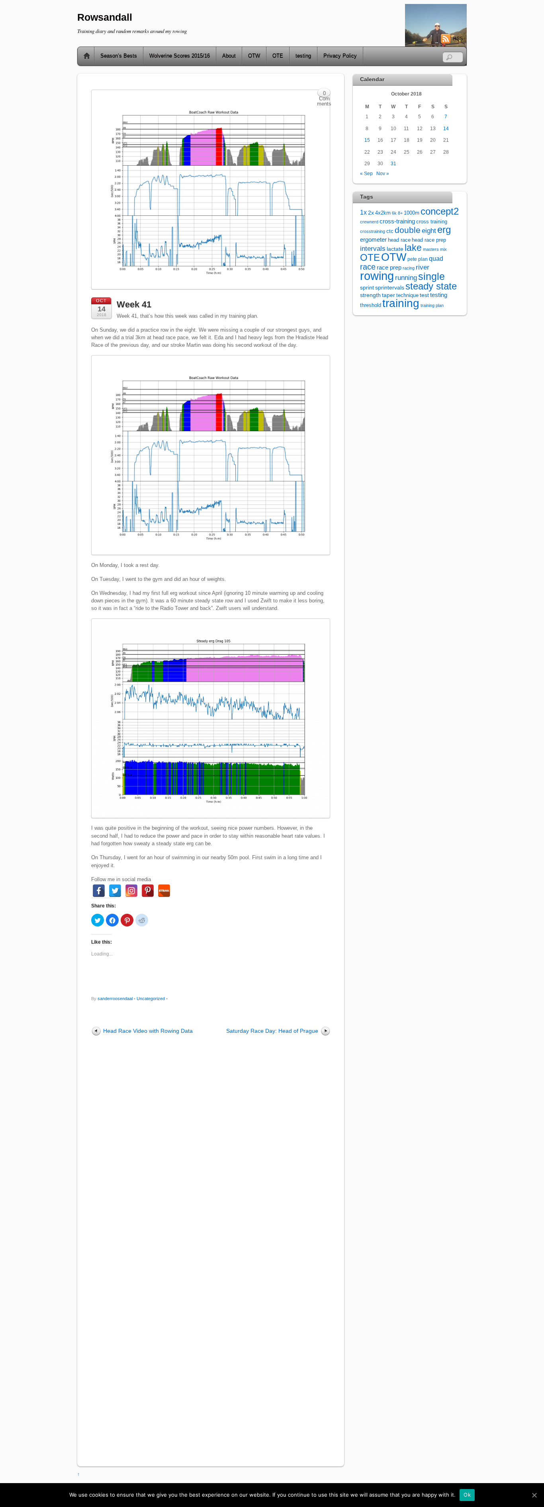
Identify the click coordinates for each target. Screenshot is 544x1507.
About (229, 56)
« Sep (366, 173)
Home (84, 56)
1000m (411, 213)
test (424, 295)
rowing (377, 275)
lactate (395, 249)
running (406, 277)
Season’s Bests (118, 56)
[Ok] (534, 1495)
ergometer (373, 239)
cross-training (397, 221)
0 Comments (324, 94)
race (368, 266)
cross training (431, 222)
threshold (370, 305)
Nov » (382, 173)
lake (413, 247)
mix (443, 249)
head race (399, 240)
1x (363, 212)
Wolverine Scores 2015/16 (179, 56)
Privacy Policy (340, 56)
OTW (254, 56)
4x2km (383, 213)
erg (444, 229)
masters (431, 249)
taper (388, 295)
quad (436, 258)
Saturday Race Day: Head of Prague (272, 1031)
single (431, 276)
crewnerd (369, 221)
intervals (372, 248)
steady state (431, 286)
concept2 (440, 211)
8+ (400, 213)
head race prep (429, 240)
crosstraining (372, 231)
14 (446, 128)
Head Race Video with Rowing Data (148, 1031)
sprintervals (389, 287)
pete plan (417, 259)
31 (393, 163)
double (408, 230)
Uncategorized (151, 998)
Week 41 (134, 304)
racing (409, 268)
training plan (432, 305)
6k (394, 213)
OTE (277, 56)
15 (367, 140)
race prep (389, 267)
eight (429, 231)
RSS (458, 38)
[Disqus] (210, 1144)
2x (371, 213)
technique (407, 295)
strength (370, 295)
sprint (367, 288)
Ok (467, 1494)
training (400, 303)
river (422, 267)
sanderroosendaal (115, 998)
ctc (389, 231)
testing (303, 56)
